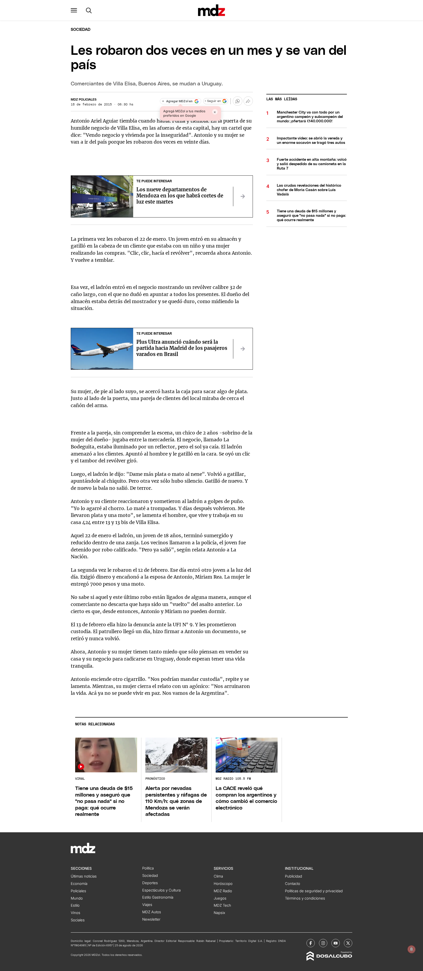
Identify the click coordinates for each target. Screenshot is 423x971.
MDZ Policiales (83, 99)
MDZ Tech (222, 905)
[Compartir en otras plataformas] (248, 101)
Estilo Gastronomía (157, 897)
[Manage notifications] (411, 949)
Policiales (78, 891)
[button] (74, 10)
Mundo (77, 898)
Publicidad (293, 876)
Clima (218, 876)
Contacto (292, 883)
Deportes (150, 883)
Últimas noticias (84, 876)
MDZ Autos (151, 912)
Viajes (147, 904)
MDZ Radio (223, 891)
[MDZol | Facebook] (311, 943)
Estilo (75, 905)
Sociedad (80, 30)
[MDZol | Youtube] (336, 943)
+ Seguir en (213, 101)
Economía (79, 883)
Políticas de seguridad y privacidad (314, 891)
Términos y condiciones (305, 898)
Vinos (75, 913)
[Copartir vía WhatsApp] (237, 101)
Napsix (219, 913)
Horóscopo (223, 883)
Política (148, 868)
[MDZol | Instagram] (323, 943)
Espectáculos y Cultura (161, 890)
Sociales (78, 920)
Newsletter (151, 919)
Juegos (220, 898)
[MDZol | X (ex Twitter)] (348, 943)
